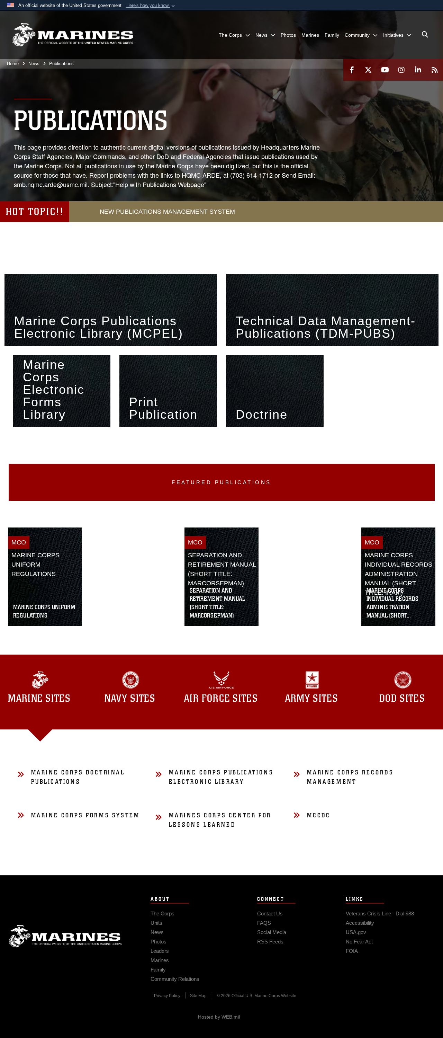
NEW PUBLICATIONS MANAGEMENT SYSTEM (167, 211)
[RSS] (434, 70)
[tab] (130, 692)
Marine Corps (65, 936)
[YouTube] (385, 70)
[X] (368, 70)
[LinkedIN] (418, 70)
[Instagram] (401, 70)
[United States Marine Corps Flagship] (72, 35)
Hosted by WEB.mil (219, 1017)
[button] (151, 5)
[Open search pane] (425, 34)
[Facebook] (351, 70)
